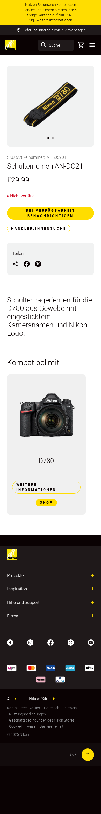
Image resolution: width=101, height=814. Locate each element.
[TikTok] (10, 642)
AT (9, 699)
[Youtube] (91, 642)
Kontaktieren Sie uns (23, 707)
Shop (46, 502)
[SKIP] (88, 754)
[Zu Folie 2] (53, 138)
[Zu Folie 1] (48, 138)
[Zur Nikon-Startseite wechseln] (10, 45)
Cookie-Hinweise (22, 726)
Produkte (15, 575)
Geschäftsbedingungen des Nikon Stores (41, 720)
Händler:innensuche (38, 228)
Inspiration (17, 589)
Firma (12, 616)
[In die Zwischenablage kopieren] (15, 263)
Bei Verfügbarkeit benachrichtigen (50, 213)
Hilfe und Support (23, 602)
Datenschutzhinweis (60, 707)
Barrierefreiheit (51, 726)
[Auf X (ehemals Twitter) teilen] (38, 263)
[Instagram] (30, 642)
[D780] (46, 416)
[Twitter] (71, 642)
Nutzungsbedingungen (27, 713)
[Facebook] (50, 642)
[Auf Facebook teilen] (27, 263)
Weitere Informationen (36, 487)
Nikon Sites (40, 699)
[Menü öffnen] (92, 45)
